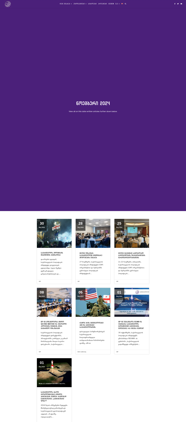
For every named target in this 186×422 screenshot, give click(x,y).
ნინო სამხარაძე (82, 352)
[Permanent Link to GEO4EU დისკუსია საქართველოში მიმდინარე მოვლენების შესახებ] (93, 233)
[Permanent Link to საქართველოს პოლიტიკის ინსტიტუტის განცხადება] (54, 233)
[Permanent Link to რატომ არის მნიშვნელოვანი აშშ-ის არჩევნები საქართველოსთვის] (93, 302)
